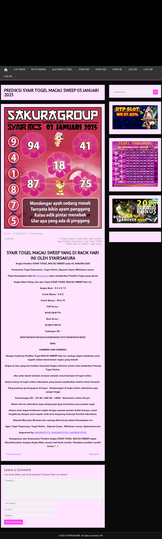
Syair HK (117, 69)
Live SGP (148, 69)
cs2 (8, 233)
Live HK (8, 76)
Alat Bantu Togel (62, 69)
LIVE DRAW (19, 69)
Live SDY (132, 69)
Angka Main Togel (85, 238)
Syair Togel (89, 241)
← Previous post (12, 454)
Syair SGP (101, 69)
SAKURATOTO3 (77, 432)
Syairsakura (42, 276)
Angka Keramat (68, 238)
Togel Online (96, 244)
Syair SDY (84, 69)
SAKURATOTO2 (59, 432)
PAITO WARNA (38, 69)
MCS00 (10, 239)
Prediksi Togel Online (73, 241)
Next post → (95, 454)
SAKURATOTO (42, 432)
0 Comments (36, 233)
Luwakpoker (118, 237)
